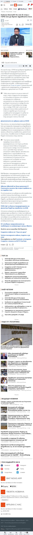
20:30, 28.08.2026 (5, 456)
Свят (10, 9)
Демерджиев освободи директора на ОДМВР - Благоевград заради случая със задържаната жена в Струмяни (15, 347)
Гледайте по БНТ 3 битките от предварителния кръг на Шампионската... (16, 268)
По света (23, 435)
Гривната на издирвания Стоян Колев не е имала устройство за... (17, 302)
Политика (9, 11)
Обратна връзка (20, 520)
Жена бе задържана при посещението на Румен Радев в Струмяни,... (18, 281)
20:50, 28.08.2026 (5, 450)
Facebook (19, 239)
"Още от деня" (16, 85)
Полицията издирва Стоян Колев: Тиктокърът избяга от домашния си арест (17, 294)
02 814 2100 (6, 511)
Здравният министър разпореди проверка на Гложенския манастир (16, 277)
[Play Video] (16, 36)
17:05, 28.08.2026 (5, 435)
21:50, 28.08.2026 (5, 441)
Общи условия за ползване (8, 520)
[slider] (11, 66)
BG (30, 1)
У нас (14, 11)
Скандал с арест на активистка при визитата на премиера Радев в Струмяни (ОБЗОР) (20, 363)
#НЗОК (16, 249)
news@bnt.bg (6, 514)
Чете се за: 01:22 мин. (21, 411)
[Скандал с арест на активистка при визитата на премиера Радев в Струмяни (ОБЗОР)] (4, 364)
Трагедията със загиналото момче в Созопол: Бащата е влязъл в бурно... (17, 311)
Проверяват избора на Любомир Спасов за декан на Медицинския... (17, 55)
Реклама (16, 284)
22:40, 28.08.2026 (12, 428)
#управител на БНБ (7, 248)
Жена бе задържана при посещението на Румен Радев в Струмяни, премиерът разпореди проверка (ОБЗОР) (19, 387)
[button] (26, 533)
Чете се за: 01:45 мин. (14, 450)
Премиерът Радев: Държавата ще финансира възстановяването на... (17, 263)
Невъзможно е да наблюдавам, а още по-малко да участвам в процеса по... (18, 307)
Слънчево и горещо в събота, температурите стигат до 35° (14, 439)
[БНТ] (3, 20)
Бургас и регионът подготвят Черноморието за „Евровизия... (15, 273)
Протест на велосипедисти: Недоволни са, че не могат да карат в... (16, 446)
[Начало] (2, 9)
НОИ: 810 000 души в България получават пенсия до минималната (17, 259)
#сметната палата (7, 249)
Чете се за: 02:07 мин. (14, 435)
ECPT (2, 522)
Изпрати (5, 500)
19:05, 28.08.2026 (5, 404)
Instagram (27, 239)
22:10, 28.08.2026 (12, 411)
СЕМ (27, 520)
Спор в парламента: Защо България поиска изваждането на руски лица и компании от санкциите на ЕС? (19, 371)
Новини (6, 9)
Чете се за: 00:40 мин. (15, 456)
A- (31, 20)
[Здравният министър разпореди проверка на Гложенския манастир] (4, 380)
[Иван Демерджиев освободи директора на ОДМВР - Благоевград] (4, 356)
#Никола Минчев (19, 248)
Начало (3, 11)
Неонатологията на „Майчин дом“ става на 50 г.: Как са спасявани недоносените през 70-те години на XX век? (19, 417)
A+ (28, 20)
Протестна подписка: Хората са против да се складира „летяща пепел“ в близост (20, 425)
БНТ (2, 1)
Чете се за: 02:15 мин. (14, 441)
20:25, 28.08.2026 (12, 420)
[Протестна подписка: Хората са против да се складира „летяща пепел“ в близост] (4, 426)
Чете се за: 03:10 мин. (21, 420)
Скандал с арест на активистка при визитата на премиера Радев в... (16, 402)
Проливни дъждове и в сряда (14, 314)
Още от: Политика (11, 322)
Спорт (15, 9)
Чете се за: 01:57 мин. (21, 428)
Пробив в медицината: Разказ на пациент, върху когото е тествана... (16, 432)
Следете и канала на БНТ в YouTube (13, 241)
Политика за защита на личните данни (15, 522)
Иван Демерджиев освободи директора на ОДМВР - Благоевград (18, 355)
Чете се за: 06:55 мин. (14, 404)
